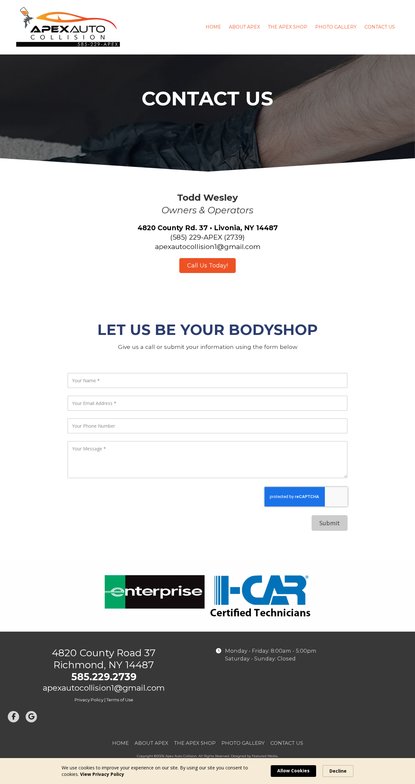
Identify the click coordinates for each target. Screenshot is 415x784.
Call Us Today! (207, 265)
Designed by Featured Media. (254, 756)
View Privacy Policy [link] (102, 774)
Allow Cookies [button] (293, 770)
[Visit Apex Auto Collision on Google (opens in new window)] (31, 716)
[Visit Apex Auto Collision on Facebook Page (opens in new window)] (13, 716)
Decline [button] (338, 771)
